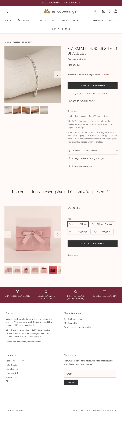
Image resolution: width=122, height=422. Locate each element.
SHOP (8, 20)
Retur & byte (11, 365)
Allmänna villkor (71, 323)
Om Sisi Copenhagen (73, 319)
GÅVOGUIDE (85, 410)
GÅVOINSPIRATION (25, 20)
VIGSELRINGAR (97, 20)
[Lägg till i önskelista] (79, 93)
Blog (8, 381)
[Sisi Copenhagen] (61, 11)
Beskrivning (73, 111)
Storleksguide (12, 369)
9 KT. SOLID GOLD (48, 20)
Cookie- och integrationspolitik (77, 327)
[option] (32, 74)
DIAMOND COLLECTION (73, 20)
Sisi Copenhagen (17, 410)
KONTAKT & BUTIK (61, 29)
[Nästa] (57, 74)
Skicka (71, 382)
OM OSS (113, 20)
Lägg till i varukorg (92, 85)
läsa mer (107, 74)
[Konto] (102, 11)
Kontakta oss (11, 377)
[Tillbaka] (7, 234)
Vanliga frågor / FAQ (15, 361)
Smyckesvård (12, 373)
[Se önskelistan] (109, 11)
